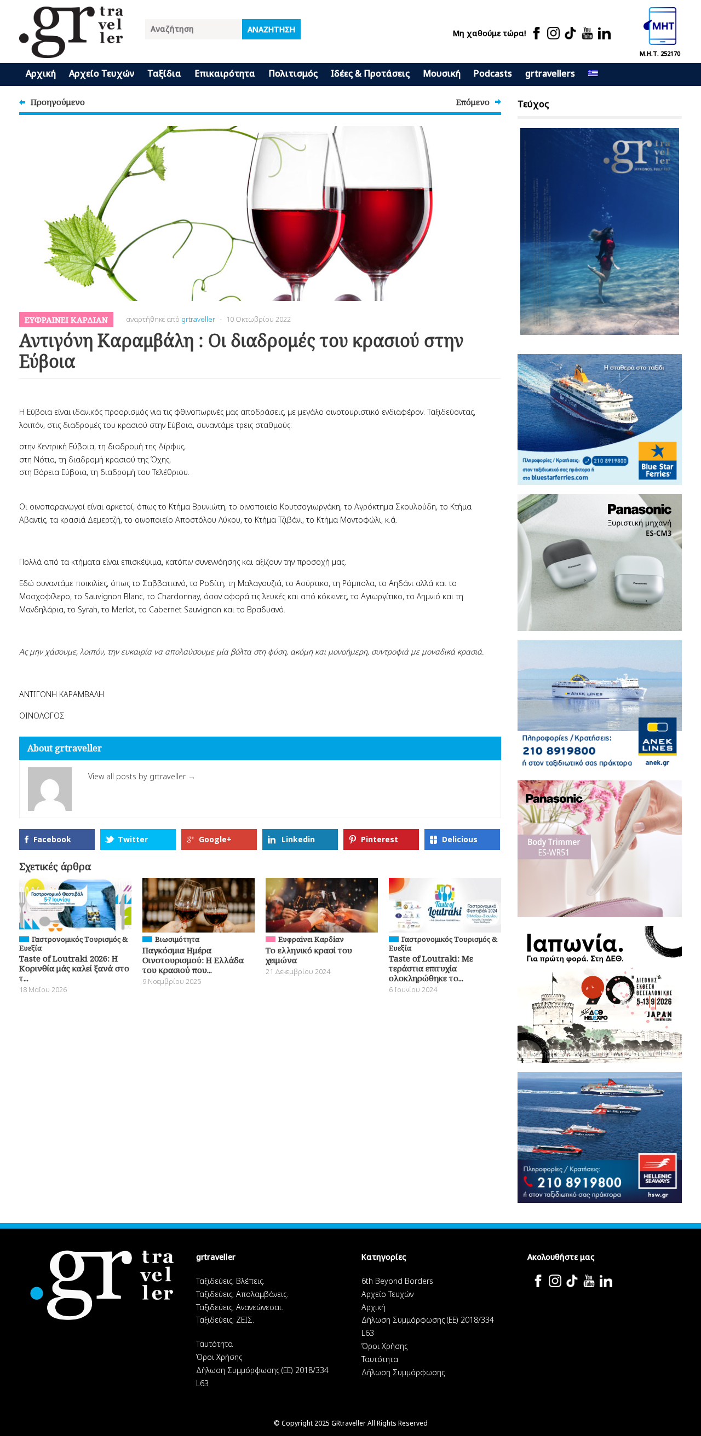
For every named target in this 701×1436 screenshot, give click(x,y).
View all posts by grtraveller (142, 776)
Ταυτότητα (214, 1344)
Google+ (215, 839)
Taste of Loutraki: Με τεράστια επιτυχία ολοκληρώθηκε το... (431, 968)
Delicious (460, 839)
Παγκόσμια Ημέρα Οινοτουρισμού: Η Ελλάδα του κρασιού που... (193, 960)
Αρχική (41, 73)
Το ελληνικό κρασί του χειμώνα (309, 955)
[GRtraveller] (71, 51)
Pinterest (379, 839)
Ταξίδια (164, 73)
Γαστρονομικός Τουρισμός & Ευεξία (73, 943)
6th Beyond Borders (397, 1281)
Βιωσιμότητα (177, 939)
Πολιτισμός (293, 73)
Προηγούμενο (58, 101)
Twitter (133, 839)
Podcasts (493, 73)
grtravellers (550, 73)
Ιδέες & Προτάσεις (370, 73)
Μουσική (442, 73)
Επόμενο (473, 101)
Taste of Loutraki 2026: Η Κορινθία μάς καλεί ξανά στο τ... (74, 968)
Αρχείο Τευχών (101, 73)
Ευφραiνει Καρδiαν (66, 319)
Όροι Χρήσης (219, 1357)
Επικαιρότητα (224, 73)
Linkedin (298, 839)
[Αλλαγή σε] (593, 74)
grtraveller (198, 319)
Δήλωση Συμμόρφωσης (403, 1372)
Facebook (52, 839)
